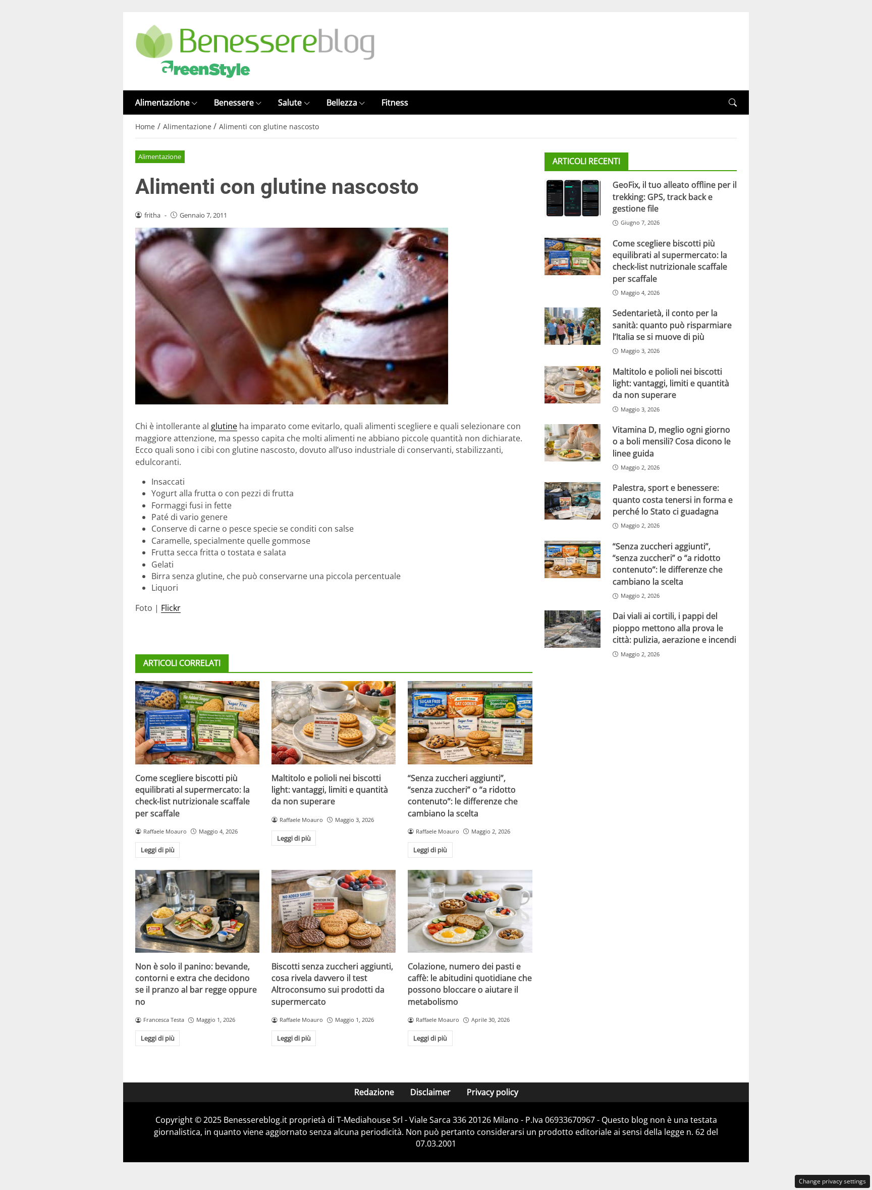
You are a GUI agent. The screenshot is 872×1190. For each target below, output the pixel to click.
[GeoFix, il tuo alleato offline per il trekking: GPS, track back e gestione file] (572, 198)
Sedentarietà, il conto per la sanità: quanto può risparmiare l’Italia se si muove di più (672, 324)
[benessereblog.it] (255, 50)
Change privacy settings (832, 1181)
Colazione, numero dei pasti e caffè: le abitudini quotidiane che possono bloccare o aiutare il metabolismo (470, 984)
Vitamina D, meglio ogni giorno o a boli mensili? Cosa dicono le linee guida (672, 441)
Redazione (374, 1092)
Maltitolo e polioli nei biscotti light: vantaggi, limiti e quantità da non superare (329, 789)
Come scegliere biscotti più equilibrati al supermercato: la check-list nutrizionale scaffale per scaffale (192, 795)
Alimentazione (162, 102)
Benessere (234, 102)
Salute (290, 102)
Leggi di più (158, 849)
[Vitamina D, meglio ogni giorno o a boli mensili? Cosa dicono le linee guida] (572, 442)
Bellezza (341, 102)
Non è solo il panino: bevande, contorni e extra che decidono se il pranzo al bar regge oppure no (196, 984)
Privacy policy (492, 1092)
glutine (224, 426)
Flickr (171, 607)
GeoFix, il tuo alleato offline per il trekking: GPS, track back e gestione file (675, 196)
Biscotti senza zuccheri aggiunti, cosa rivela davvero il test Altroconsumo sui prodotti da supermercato (332, 984)
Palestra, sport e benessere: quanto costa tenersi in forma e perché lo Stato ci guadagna (673, 499)
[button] (733, 103)
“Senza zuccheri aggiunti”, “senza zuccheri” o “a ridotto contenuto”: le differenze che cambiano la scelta (463, 795)
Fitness (395, 102)
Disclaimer (430, 1092)
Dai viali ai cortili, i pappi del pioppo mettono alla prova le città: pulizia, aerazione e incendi (674, 628)
